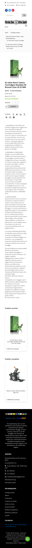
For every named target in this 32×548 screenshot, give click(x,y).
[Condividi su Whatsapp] (10, 117)
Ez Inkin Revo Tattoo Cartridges (15, 40)
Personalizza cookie (11, 543)
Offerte (7, 495)
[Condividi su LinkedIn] (20, 114)
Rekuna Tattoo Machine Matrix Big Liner (16, 391)
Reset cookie (22, 543)
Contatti (7, 515)
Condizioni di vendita (11, 501)
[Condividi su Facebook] (13, 114)
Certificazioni (8, 498)
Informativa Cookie (10, 482)
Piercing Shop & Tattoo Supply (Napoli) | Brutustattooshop (16, 525)
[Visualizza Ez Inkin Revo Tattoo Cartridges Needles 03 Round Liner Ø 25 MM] (16, 324)
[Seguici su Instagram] (12, 10)
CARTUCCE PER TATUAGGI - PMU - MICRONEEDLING (15, 37)
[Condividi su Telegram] (13, 117)
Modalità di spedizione (11, 512)
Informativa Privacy (10, 479)
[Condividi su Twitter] (17, 114)
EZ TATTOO (10, 48)
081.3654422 (11, 5)
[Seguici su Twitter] (9, 10)
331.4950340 (22, 5)
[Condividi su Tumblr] (24, 114)
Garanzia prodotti (10, 507)
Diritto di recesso (9, 504)
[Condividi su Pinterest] (6, 117)
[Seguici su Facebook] (6, 10)
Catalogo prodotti (15, 32)
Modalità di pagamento (11, 510)
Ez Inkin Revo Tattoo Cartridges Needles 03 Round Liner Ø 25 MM (16, 341)
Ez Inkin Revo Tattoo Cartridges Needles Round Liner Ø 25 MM (14, 45)
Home (6, 32)
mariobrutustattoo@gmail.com (16, 477)
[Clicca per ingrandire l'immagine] (16, 68)
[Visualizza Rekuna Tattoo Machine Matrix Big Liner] (16, 375)
